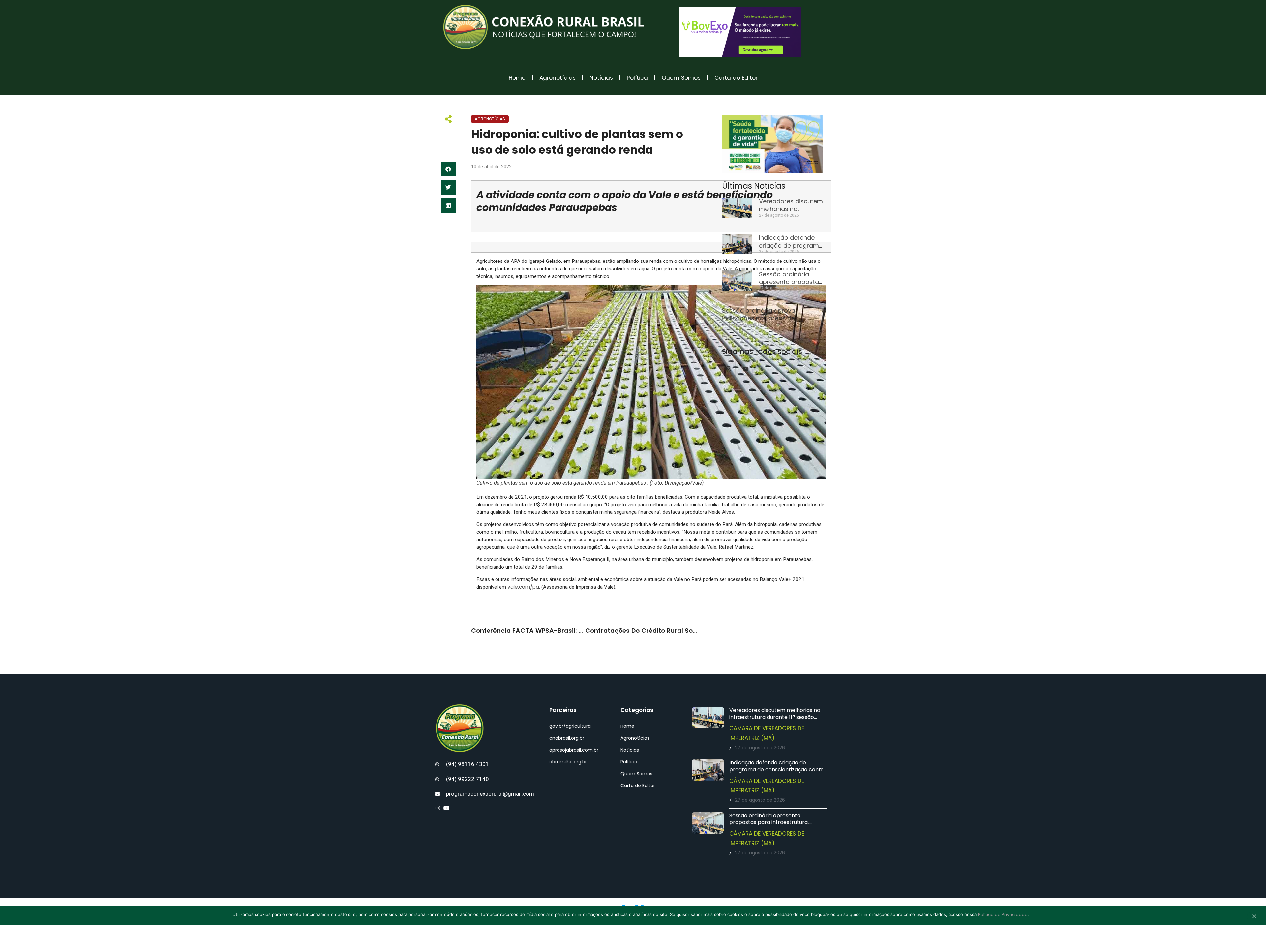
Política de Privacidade (1003, 914)
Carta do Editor (736, 78)
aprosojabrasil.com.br (573, 750)
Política (637, 78)
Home (517, 78)
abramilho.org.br (568, 761)
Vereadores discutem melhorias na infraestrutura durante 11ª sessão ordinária (774, 717)
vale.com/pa (523, 586)
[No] (1254, 916)
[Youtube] (746, 369)
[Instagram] (729, 369)
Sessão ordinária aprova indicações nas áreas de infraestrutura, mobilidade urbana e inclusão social (772, 322)
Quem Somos (681, 78)
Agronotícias (557, 78)
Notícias (601, 78)
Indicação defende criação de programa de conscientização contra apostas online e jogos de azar (778, 769)
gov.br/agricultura (570, 726)
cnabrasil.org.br (566, 738)
